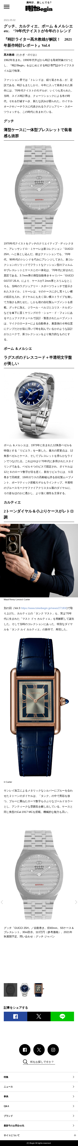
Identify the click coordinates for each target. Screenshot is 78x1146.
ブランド (8, 1116)
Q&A (6, 1106)
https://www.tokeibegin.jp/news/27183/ (44, 608)
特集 (6, 1077)
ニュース (8, 1086)
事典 (6, 1096)
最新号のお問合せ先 (14, 1125)
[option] (39, 883)
